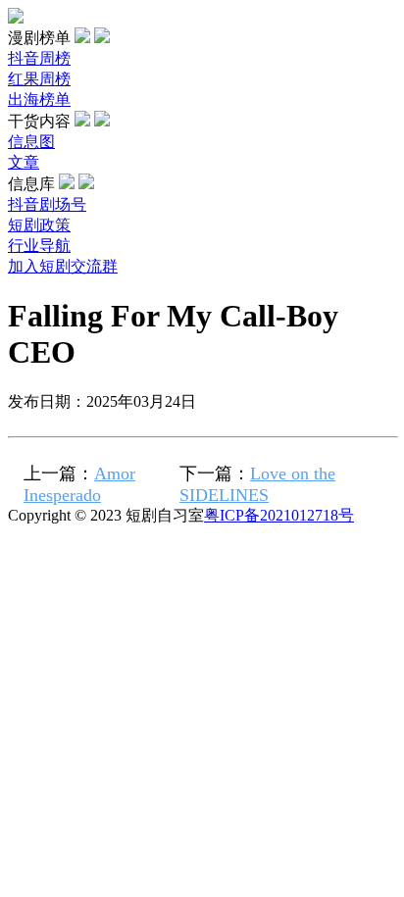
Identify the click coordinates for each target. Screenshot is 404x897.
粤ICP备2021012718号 (279, 515)
